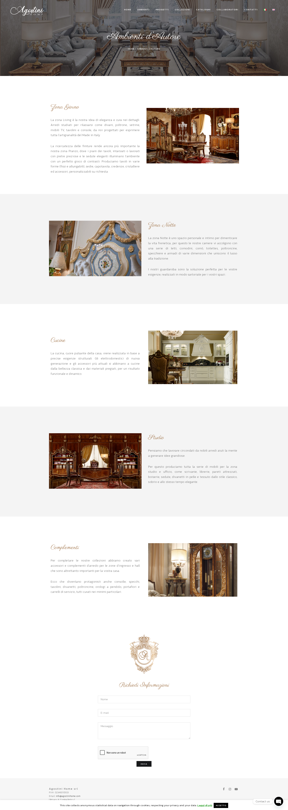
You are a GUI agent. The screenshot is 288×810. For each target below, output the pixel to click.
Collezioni (182, 9)
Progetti (162, 9)
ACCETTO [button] (221, 805)
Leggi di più (204, 805)
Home (127, 9)
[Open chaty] (278, 801)
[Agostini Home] (27, 9)
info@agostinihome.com (68, 796)
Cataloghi (203, 9)
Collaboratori (227, 9)
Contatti (251, 9)
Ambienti (143, 9)
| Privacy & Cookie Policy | (62, 799)
